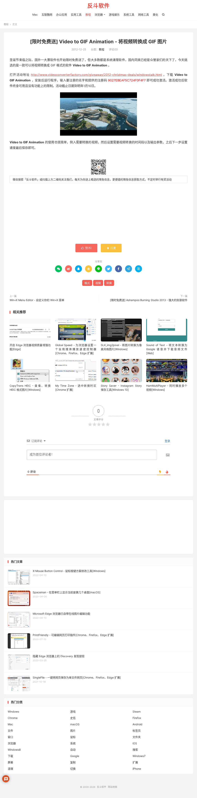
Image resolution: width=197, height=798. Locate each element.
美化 (155, 14)
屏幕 (10, 762)
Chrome (13, 718)
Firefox (137, 718)
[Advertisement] (98, 214)
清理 (10, 768)
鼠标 (73, 737)
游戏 (73, 711)
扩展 (135, 762)
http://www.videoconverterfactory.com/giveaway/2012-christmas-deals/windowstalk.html (96, 75)
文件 (10, 730)
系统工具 (129, 14)
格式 (87, 283)
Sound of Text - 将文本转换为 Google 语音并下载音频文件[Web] (166, 349)
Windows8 (14, 749)
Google (74, 756)
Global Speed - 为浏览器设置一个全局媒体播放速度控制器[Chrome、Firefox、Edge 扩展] (75, 349)
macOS (74, 724)
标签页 (137, 730)
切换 (73, 768)
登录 (167, 440)
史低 (73, 718)
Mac (35, 14)
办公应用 (61, 14)
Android (137, 724)
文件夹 (137, 737)
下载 (10, 756)
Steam (137, 711)
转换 (109, 283)
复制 (73, 762)
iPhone (137, 768)
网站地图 (112, 786)
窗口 (10, 737)
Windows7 (139, 756)
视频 (98, 283)
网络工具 (143, 14)
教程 (88, 14)
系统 (73, 743)
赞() (86, 248)
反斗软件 (98, 6)
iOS (135, 743)
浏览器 (99, 14)
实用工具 (76, 14)
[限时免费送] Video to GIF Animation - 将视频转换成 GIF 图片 (98, 41)
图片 (73, 730)
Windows (13, 711)
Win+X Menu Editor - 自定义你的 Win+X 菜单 (37, 300)
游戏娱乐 (114, 14)
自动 (73, 749)
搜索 (135, 749)
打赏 (111, 248)
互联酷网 (47, 14)
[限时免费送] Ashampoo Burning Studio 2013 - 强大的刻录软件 (148, 300)
